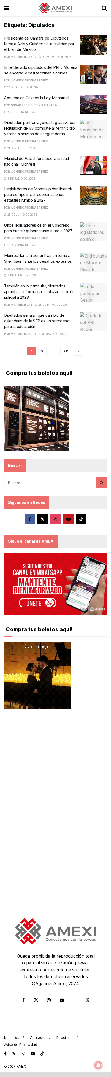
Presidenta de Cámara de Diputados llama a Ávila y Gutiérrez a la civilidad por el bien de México (39, 43)
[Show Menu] (6, 8)
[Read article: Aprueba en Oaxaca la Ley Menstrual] (93, 104)
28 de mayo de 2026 (52, 304)
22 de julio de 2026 (21, 111)
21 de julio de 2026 (21, 148)
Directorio (64, 1037)
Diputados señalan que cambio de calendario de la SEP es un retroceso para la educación (36, 321)
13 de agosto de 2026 (54, 56)
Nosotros (11, 1037)
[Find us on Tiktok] (81, 519)
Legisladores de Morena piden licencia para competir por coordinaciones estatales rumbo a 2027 (38, 194)
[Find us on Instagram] (55, 519)
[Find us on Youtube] (68, 519)
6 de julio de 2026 (20, 178)
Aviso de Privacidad (20, 1044)
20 (65, 351)
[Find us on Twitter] (42, 519)
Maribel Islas (21, 56)
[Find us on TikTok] (42, 1053)
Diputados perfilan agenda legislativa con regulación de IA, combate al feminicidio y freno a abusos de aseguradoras (40, 128)
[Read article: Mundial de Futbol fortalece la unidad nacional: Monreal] (93, 165)
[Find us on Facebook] (30, 519)
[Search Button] (104, 8)
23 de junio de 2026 (21, 214)
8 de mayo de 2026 (51, 334)
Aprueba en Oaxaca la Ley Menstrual (36, 97)
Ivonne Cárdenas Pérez (29, 80)
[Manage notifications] (98, 1065)
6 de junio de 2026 (21, 275)
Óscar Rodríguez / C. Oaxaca (34, 105)
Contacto (38, 1037)
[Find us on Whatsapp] (88, 1000)
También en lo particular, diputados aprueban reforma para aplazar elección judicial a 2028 (39, 291)
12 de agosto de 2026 (23, 87)
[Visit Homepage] (55, 8)
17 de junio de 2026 (21, 245)
